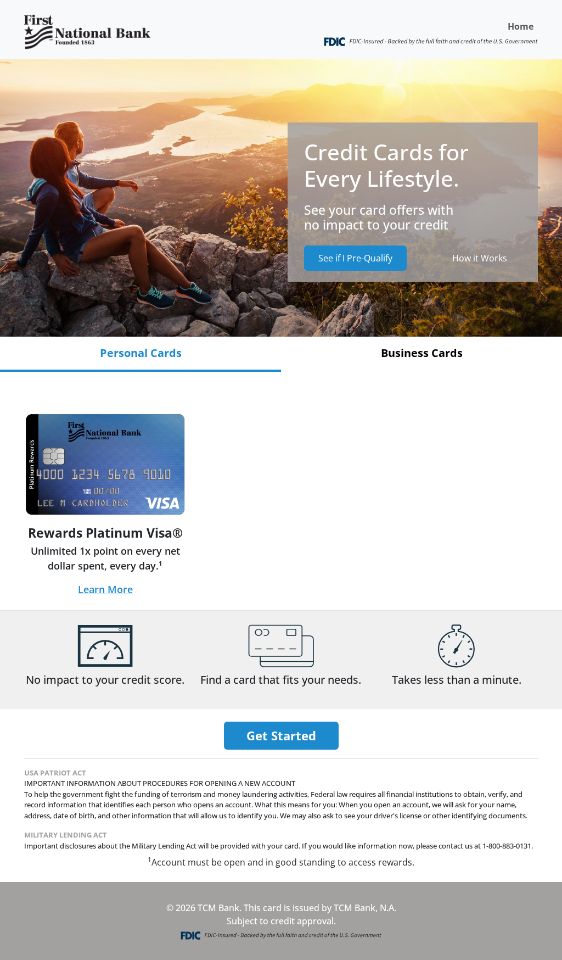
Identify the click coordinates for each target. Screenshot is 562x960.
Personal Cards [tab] (141, 352)
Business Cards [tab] (422, 352)
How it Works (479, 258)
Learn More (105, 589)
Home (520, 26)
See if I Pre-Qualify (355, 258)
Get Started (281, 735)
